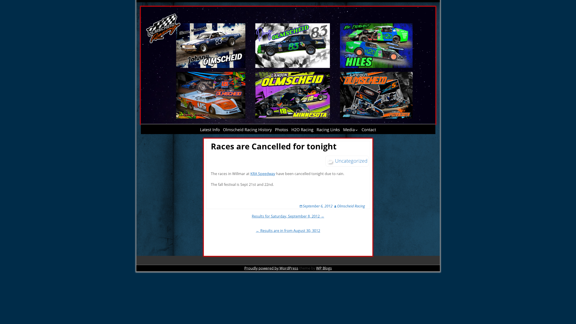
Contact (369, 129)
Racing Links (328, 129)
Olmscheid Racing (351, 206)
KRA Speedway (262, 173)
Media (349, 129)
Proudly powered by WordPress (271, 268)
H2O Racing (302, 129)
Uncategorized (351, 160)
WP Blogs (324, 268)
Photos (281, 129)
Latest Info (210, 129)
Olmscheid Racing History (247, 129)
